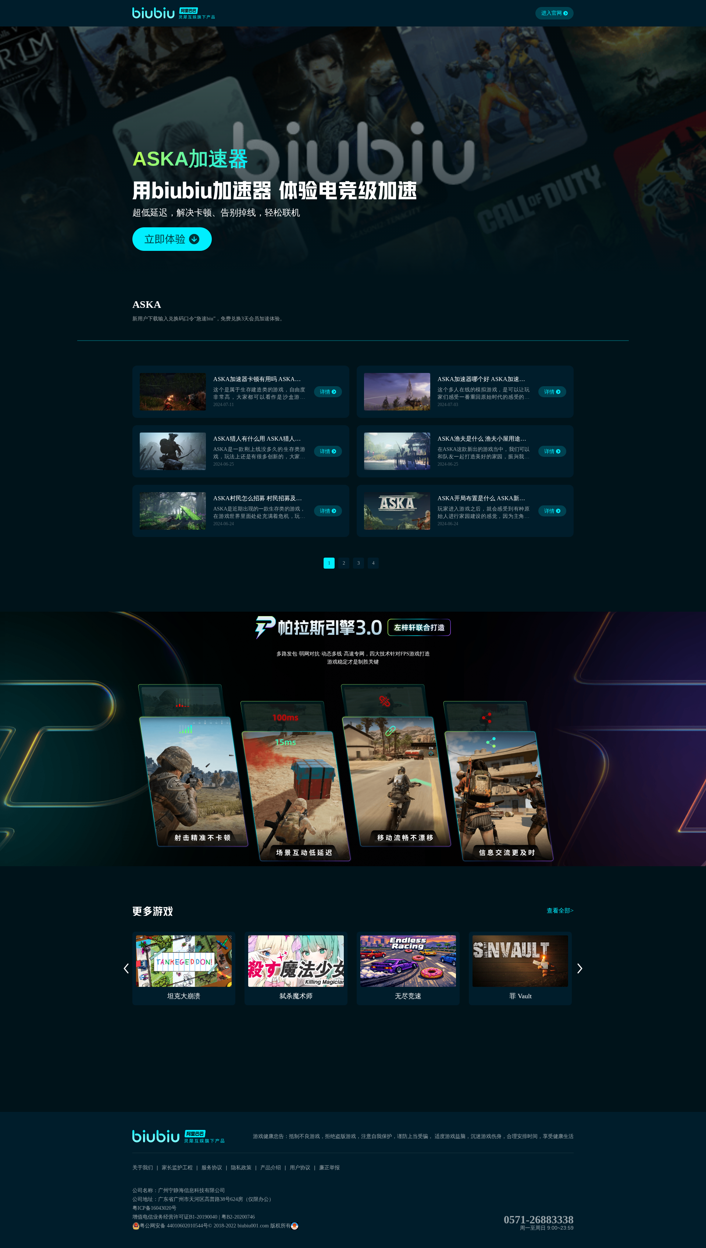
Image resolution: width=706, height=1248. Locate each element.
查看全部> (560, 910)
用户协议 (300, 1167)
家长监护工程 (177, 1167)
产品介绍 (270, 1167)
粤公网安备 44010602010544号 (174, 1226)
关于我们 (142, 1167)
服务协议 (212, 1167)
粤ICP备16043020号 (154, 1208)
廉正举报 (329, 1167)
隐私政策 (241, 1167)
